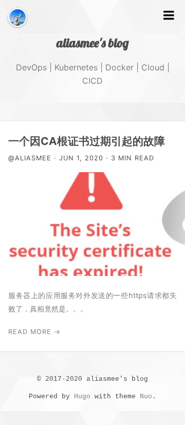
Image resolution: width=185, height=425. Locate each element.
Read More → (34, 332)
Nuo (146, 396)
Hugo (82, 396)
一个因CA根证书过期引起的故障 (86, 141)
